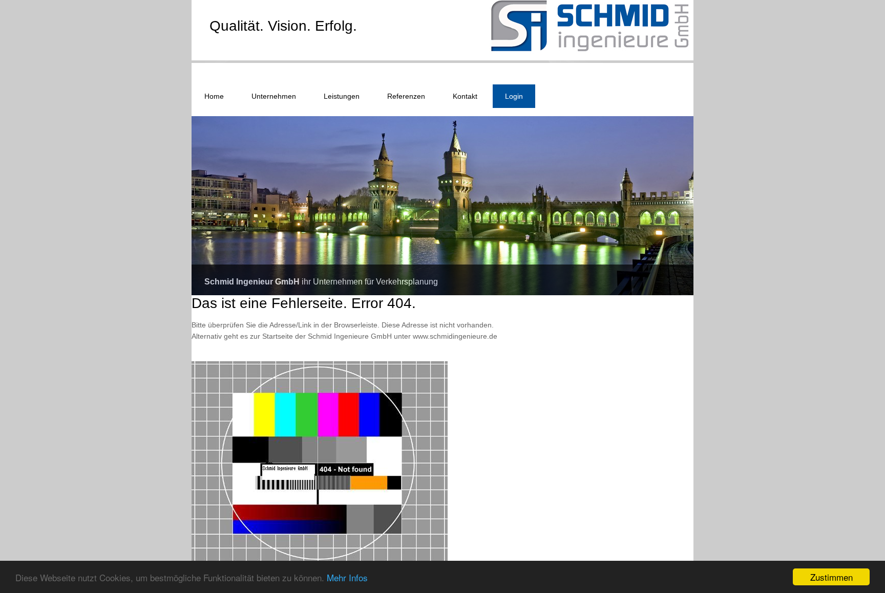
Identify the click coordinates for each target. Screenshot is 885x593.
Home (214, 96)
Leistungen (342, 96)
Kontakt (465, 96)
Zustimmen (831, 576)
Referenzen (406, 96)
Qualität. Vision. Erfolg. (283, 26)
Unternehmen (273, 96)
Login (514, 96)
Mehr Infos (347, 577)
